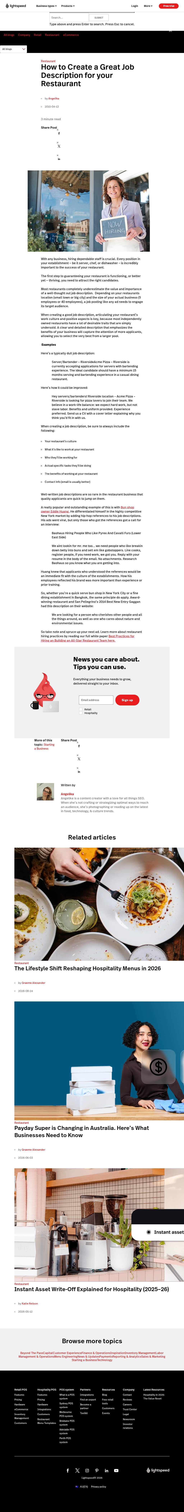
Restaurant (52, 35)
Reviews (127, 1399)
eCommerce (71, 35)
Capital (48, 1353)
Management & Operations (36, 1356)
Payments (105, 1356)
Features (19, 1395)
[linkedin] (107, 1471)
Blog (104, 1395)
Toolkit (84, 1413)
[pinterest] (97, 1471)
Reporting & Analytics (126, 1356)
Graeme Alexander (33, 983)
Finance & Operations (96, 1353)
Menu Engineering (65, 1356)
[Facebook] (59, 134)
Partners (85, 1389)
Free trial (168, 6)
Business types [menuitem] (45, 6)
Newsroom (129, 1419)
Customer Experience (67, 1353)
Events (106, 1413)
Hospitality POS (46, 1389)
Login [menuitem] (134, 6)
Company (24, 35)
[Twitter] (59, 147)
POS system (66, 1389)
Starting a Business (44, 747)
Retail (37, 35)
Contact (127, 1395)
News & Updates (88, 1356)
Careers (127, 1404)
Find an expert (88, 1399)
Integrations (44, 1409)
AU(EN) (84, 1486)
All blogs (9, 35)
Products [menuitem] (66, 6)
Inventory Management (140, 1353)
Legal (126, 1414)
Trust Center (130, 1409)
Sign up (127, 700)
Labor (160, 1353)
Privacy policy (98, 1486)
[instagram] (87, 1471)
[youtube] (116, 1471)
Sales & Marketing (153, 1356)
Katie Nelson (30, 1303)
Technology (104, 1360)
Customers (20, 1423)
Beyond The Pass (31, 1353)
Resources (108, 1389)
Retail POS (20, 1389)
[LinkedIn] (59, 160)
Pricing (18, 1399)
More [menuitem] (147, 6)
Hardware (19, 1404)
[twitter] (77, 1471)
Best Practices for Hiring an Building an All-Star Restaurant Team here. (87, 638)
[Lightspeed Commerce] (15, 5)
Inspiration (117, 1353)
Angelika (53, 98)
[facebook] (68, 1471)
